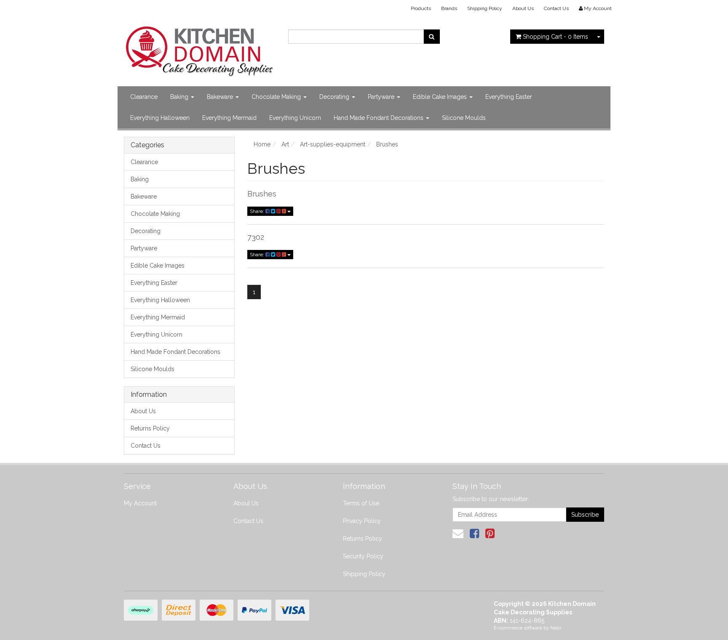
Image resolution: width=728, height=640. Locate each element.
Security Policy (363, 556)
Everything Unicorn (295, 117)
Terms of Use (361, 503)
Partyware (382, 96)
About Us (523, 8)
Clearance (144, 96)
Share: (257, 211)
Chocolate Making (277, 96)
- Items (555, 36)
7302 (255, 237)
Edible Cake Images (440, 96)
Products (421, 8)
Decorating (335, 96)
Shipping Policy (484, 8)
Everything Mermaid (229, 117)
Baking (180, 96)
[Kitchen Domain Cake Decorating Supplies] (200, 48)
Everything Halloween (160, 117)
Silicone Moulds (464, 117)
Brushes (261, 193)
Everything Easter (508, 96)
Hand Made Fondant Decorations (379, 117)
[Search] (431, 36)
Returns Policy (150, 428)
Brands (449, 8)
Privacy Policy (362, 521)
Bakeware (221, 96)
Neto (555, 628)
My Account (140, 503)
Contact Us (556, 8)
